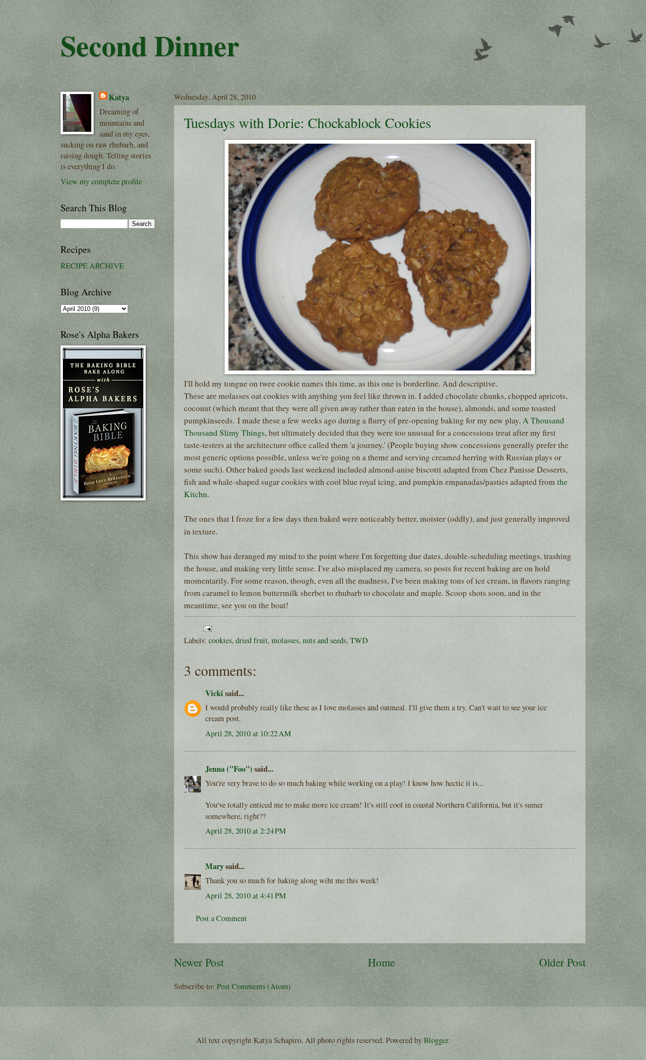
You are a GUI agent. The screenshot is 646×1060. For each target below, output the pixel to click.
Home (381, 962)
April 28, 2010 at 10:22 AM (248, 733)
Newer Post (199, 962)
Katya (119, 97)
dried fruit (252, 640)
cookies (220, 640)
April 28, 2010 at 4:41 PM (245, 895)
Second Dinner (150, 45)
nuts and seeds (324, 640)
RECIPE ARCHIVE (92, 265)
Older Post (562, 962)
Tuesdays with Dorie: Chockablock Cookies (307, 122)
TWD (359, 640)
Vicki (214, 693)
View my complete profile (101, 181)
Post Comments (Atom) (254, 986)
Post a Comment (221, 918)
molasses (285, 640)
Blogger (436, 1040)
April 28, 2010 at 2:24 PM (245, 831)
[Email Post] (206, 627)
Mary (214, 866)
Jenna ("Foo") (229, 769)
